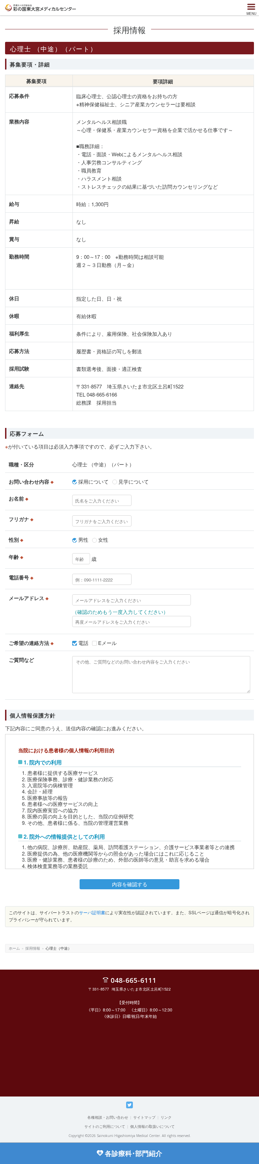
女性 (103, 539)
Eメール (107, 642)
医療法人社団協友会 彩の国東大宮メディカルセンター (40, 8)
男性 (83, 539)
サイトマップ (144, 1117)
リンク (166, 1117)
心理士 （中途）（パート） (103, 464)
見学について (133, 481)
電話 (83, 642)
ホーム (14, 948)
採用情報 (32, 948)
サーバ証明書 (92, 912)
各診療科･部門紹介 (133, 1153)
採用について (93, 481)
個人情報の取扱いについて (152, 1126)
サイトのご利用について (104, 1126)
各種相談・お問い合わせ (107, 1117)
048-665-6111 (133, 979)
